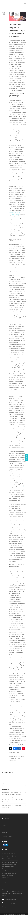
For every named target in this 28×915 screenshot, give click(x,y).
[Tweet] (10, 748)
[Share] (15, 748)
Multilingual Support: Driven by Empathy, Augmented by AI (11, 806)
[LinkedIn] (6, 845)
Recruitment (5, 822)
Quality (4, 829)
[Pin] (23, 748)
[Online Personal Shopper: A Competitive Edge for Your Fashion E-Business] (17, 16)
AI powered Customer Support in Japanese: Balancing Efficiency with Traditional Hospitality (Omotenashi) (13, 799)
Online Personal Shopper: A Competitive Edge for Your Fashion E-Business (17, 31)
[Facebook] (4, 845)
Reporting (4, 832)
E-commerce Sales (14, 756)
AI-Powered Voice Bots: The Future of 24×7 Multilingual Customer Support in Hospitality (12, 793)
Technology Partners (7, 836)
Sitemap (4, 907)
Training (4, 825)
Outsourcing (12, 760)
